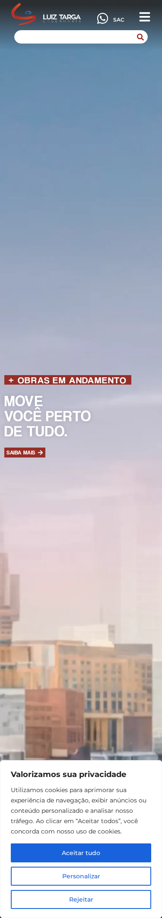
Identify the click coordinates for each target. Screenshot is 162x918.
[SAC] (102, 18)
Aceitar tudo (81, 853)
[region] (81, 839)
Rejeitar (81, 899)
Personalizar (81, 876)
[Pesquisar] (140, 37)
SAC (118, 19)
